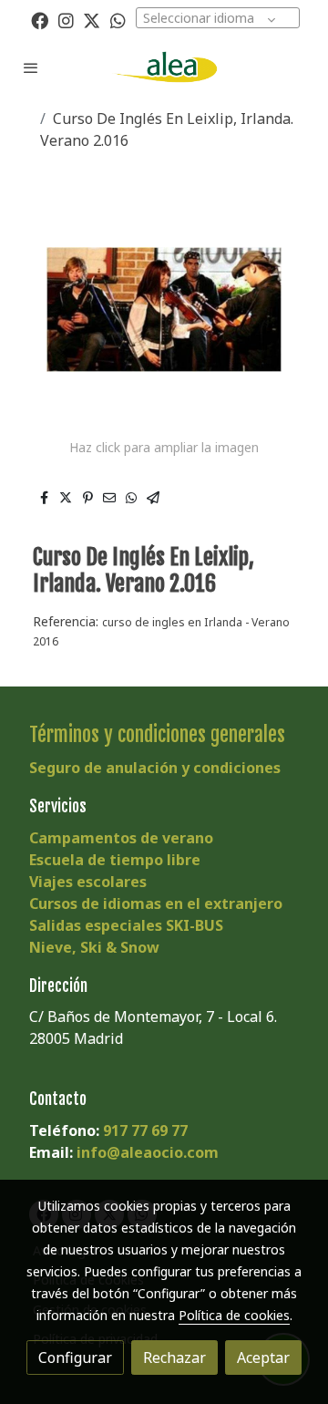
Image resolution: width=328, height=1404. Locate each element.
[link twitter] (91, 19)
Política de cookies (234, 1315)
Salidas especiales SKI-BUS (126, 925)
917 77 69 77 (145, 1130)
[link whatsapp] (118, 19)
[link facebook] (39, 19)
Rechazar (174, 1357)
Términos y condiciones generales (157, 734)
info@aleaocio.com (148, 1152)
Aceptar (263, 1357)
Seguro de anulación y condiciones (155, 768)
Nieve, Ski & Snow (94, 947)
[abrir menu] (31, 67)
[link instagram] (66, 19)
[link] (164, 67)
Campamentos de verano (121, 838)
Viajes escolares (88, 882)
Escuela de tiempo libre (114, 860)
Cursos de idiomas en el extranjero (155, 903)
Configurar (75, 1357)
